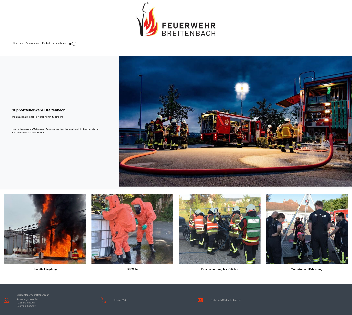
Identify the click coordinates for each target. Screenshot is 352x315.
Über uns (18, 43)
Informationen (59, 43)
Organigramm (32, 43)
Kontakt (46, 43)
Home (7, 43)
